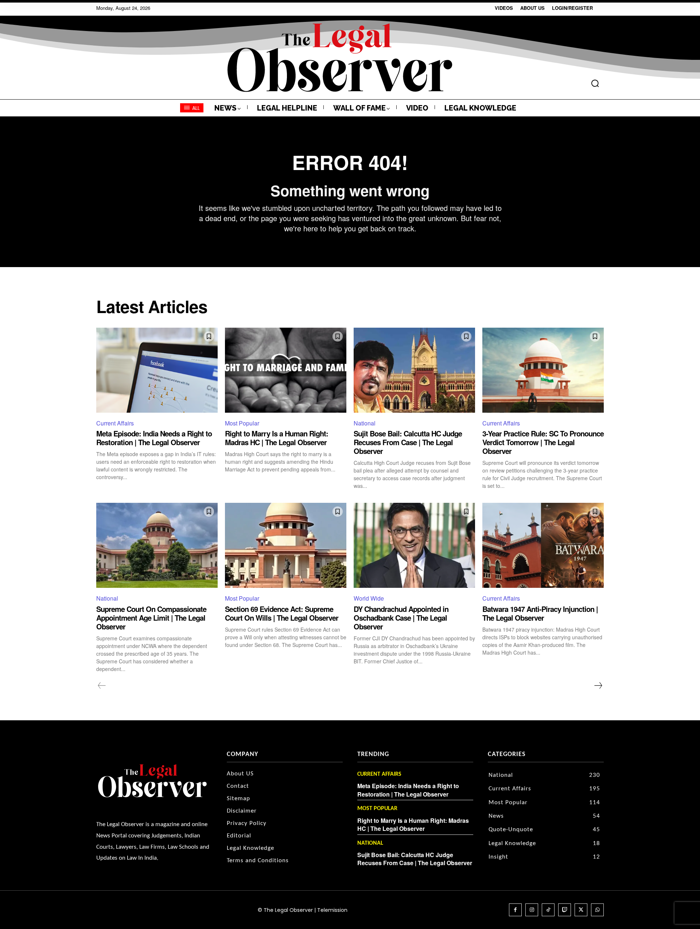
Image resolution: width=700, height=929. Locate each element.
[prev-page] (102, 685)
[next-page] (598, 685)
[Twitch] (564, 909)
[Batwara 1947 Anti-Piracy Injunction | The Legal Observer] (543, 545)
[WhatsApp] (597, 909)
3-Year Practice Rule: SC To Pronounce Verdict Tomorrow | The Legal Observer (543, 442)
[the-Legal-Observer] (340, 57)
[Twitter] (581, 909)
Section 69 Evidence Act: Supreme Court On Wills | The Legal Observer (281, 613)
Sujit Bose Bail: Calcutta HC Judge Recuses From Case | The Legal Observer (408, 442)
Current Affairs (115, 423)
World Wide (369, 598)
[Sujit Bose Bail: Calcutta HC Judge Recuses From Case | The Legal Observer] (414, 370)
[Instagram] (531, 909)
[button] (595, 83)
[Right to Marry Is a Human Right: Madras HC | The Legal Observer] (285, 370)
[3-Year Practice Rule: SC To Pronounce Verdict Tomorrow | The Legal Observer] (543, 370)
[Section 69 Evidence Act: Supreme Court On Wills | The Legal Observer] (285, 545)
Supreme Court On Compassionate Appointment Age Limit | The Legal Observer (151, 618)
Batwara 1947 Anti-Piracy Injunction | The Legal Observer (540, 613)
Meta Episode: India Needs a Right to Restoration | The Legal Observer (154, 437)
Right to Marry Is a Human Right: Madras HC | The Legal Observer (276, 437)
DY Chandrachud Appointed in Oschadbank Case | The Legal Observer (401, 618)
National (365, 423)
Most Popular (242, 423)
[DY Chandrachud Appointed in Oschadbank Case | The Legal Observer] (414, 545)
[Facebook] (515, 909)
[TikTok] (548, 909)
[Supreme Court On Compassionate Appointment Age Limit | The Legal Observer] (157, 545)
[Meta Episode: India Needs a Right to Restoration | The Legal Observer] (157, 370)
